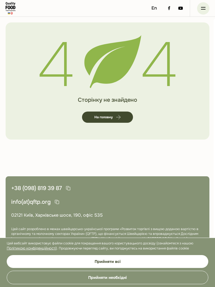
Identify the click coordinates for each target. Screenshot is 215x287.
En (154, 8)
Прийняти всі (108, 261)
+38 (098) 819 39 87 (36, 188)
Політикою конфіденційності (31, 248)
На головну (103, 117)
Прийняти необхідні (107, 277)
